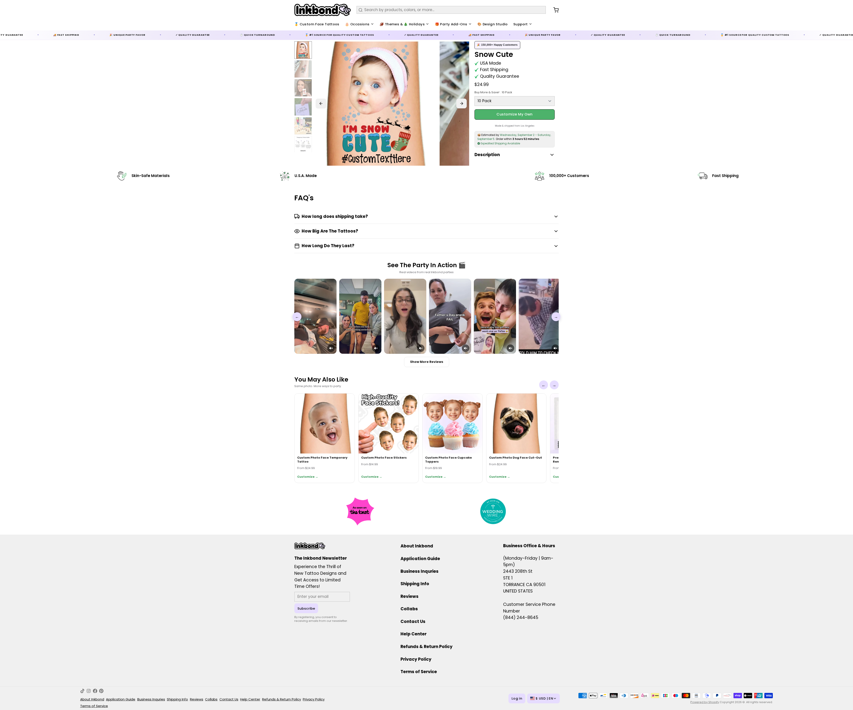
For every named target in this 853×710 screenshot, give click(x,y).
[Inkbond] (322, 10)
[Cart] (554, 10)
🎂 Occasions (357, 24)
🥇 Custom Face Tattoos (316, 24)
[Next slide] (461, 103)
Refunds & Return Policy (426, 647)
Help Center (413, 634)
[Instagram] (88, 691)
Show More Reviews (426, 362)
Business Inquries (419, 571)
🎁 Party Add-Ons (451, 24)
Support (520, 24)
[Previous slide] (321, 103)
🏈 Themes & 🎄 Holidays (402, 24)
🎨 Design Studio (492, 24)
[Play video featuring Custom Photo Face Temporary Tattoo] (315, 316)
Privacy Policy (416, 659)
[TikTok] (82, 691)
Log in (517, 698)
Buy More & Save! (493, 92)
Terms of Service (419, 672)
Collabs (409, 609)
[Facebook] (95, 691)
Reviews (410, 596)
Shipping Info (415, 584)
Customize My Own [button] (514, 114)
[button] (331, 348)
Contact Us (413, 621)
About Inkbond (417, 546)
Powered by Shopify (704, 702)
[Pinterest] (101, 691)
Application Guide (420, 559)
